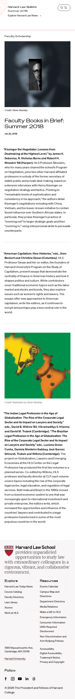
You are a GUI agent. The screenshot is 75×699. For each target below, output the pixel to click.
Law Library (11, 602)
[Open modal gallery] (37, 365)
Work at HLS (11, 612)
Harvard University (15, 658)
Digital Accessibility (51, 653)
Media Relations (49, 606)
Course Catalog (13, 591)
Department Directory (52, 601)
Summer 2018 (18, 11)
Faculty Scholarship (18, 36)
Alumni (9, 607)
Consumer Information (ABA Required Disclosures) (52, 627)
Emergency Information (53, 617)
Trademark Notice (50, 657)
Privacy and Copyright (52, 662)
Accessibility (47, 648)
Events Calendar (49, 586)
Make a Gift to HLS (50, 612)
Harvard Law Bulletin (22, 7)
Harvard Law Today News (19, 586)
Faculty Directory (14, 597)
